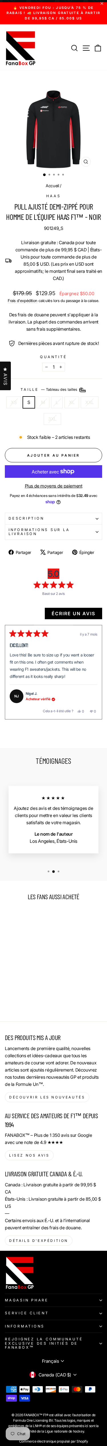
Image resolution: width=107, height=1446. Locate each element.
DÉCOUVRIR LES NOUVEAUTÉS (47, 1097)
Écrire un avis (77, 614)
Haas (53, 196)
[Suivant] (95, 672)
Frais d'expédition (22, 300)
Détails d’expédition (38, 1240)
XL (71, 402)
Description (26, 518)
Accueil (52, 185)
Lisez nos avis (29, 1155)
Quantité (53, 357)
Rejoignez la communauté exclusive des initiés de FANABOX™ (44, 1343)
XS (14, 402)
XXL (89, 402)
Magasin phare (27, 1300)
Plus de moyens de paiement (53, 486)
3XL (52, 419)
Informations (25, 1326)
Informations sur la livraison (39, 532)
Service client (27, 1313)
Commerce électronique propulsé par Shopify (53, 1441)
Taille (49, 390)
